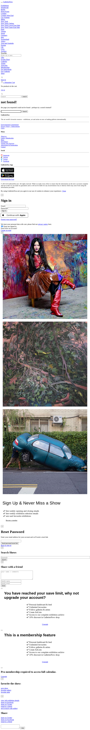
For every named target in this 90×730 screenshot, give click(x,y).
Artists (3, 63)
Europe (3, 45)
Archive (3, 51)
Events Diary (5, 59)
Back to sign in (6, 545)
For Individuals (6, 69)
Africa (3, 41)
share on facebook (7, 702)
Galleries (4, 61)
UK (2, 47)
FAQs (2, 128)
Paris (2, 29)
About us (3, 136)
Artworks (4, 65)
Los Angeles (5, 17)
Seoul (3, 33)
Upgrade (45, 624)
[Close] (2, 588)
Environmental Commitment (10, 125)
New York (4, 21)
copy (22, 728)
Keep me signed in (9, 226)
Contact (3, 147)
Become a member (11, 520)
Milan (3, 19)
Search (4, 560)
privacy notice (43, 224)
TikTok (5, 157)
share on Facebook (7, 720)
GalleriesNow (8, 2)
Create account (6, 230)
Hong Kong (5, 11)
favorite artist (5, 692)
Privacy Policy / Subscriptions (10, 126)
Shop (2, 73)
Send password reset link (10, 543)
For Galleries (5, 71)
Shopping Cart (10, 82)
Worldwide (5, 7)
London (3, 13)
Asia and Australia (7, 43)
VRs (2, 57)
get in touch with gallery (9, 708)
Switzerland (5, 39)
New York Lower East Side (10, 25)
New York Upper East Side (10, 27)
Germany (4, 35)
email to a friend (6, 706)
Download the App (7, 179)
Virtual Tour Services (7, 143)
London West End (7, 15)
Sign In (3, 80)
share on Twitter (6, 704)
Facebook (6, 161)
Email (3, 206)
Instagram (6, 155)
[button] (64, 191)
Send (3, 586)
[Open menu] (2, 2)
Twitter (5, 159)
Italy (2, 37)
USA (2, 49)
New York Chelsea (7, 23)
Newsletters (4, 142)
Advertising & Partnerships (9, 145)
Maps (2, 140)
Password (4, 208)
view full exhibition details (10, 700)
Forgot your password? (9, 219)
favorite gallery (6, 690)
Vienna (3, 31)
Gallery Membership (7, 138)
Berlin (3, 9)
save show (4, 688)
